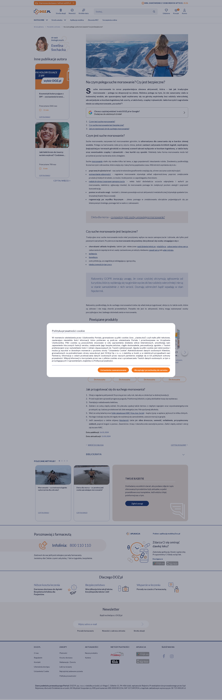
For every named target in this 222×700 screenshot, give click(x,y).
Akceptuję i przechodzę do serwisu (150, 370)
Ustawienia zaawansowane (113, 370)
